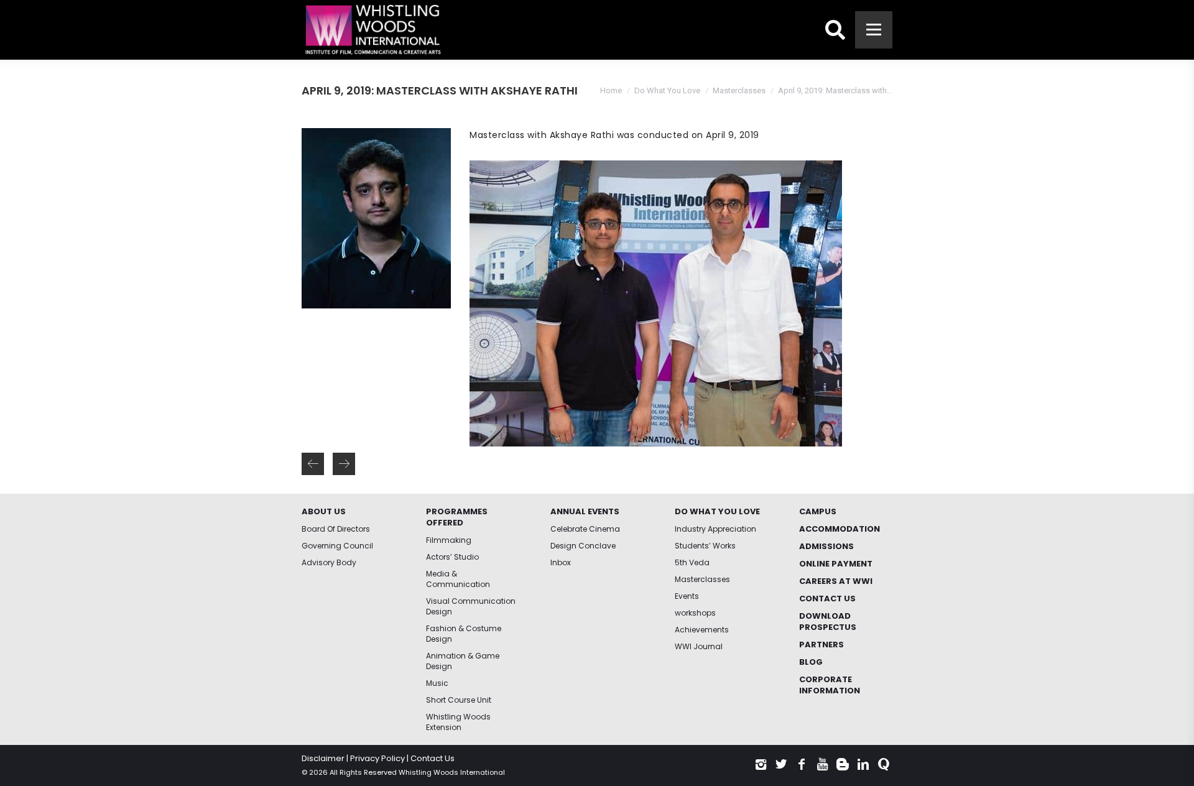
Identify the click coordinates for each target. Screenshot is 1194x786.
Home (611, 90)
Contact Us (432, 758)
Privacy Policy (377, 758)
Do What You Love (667, 90)
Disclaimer (323, 758)
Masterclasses (739, 90)
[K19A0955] (655, 303)
